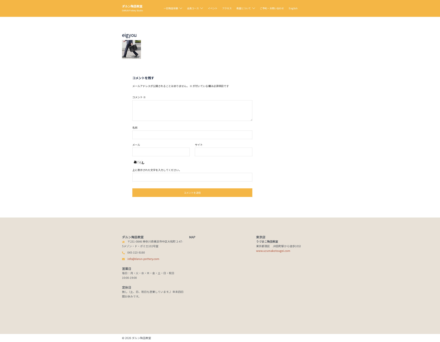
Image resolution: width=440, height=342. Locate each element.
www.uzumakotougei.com (273, 251)
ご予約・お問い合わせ (272, 8)
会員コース (193, 8)
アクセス (227, 8)
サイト (199, 144)
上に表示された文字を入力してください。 (156, 170)
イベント (212, 8)
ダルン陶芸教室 (132, 6)
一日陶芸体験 (171, 8)
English (293, 8)
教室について (243, 8)
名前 (135, 127)
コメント (139, 97)
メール (136, 144)
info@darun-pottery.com (143, 259)
